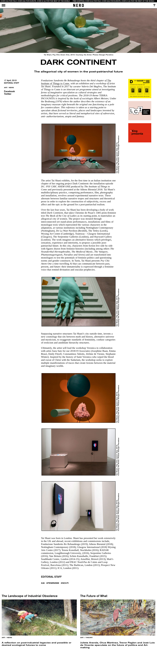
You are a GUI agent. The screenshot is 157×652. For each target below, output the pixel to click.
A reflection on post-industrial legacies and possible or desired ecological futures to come (36, 643)
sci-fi (65, 583)
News (11, 87)
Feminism (53, 583)
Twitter (7, 94)
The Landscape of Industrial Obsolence (29, 595)
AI (43, 583)
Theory (89, 637)
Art (5, 87)
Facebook (8, 91)
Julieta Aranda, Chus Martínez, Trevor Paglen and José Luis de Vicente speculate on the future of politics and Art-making (117, 645)
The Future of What (93, 595)
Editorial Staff (11, 83)
